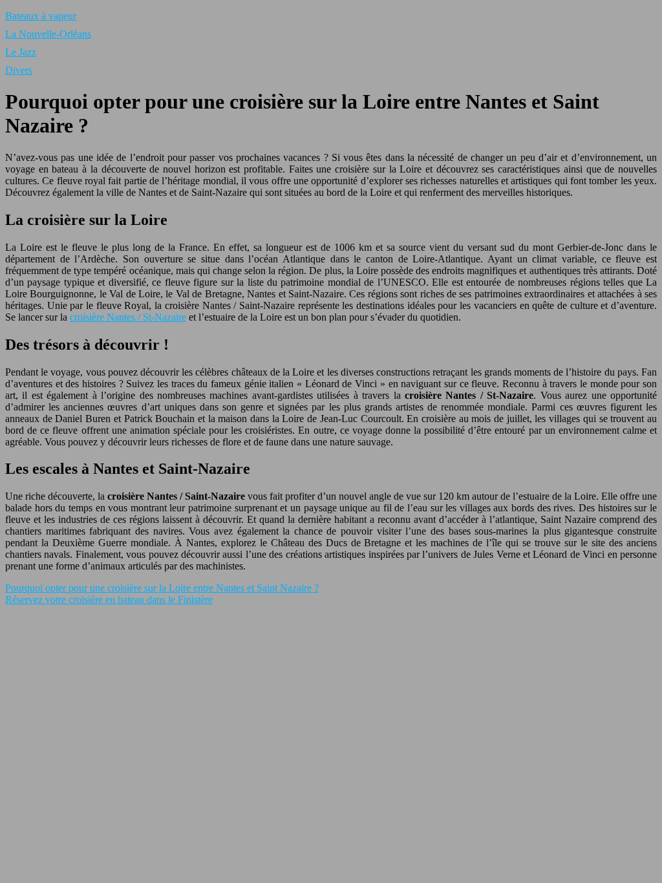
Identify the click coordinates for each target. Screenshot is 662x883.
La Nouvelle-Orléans (48, 33)
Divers (18, 70)
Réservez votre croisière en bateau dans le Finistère (109, 599)
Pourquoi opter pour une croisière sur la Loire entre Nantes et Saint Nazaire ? (162, 587)
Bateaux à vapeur (40, 15)
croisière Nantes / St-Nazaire (128, 317)
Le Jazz (20, 52)
